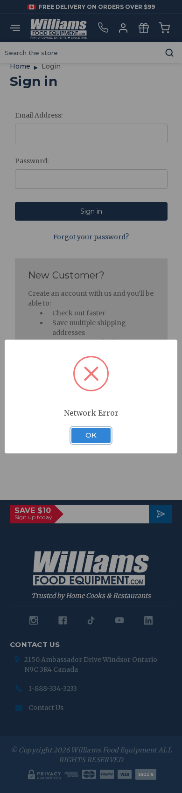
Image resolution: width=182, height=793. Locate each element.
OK (91, 435)
